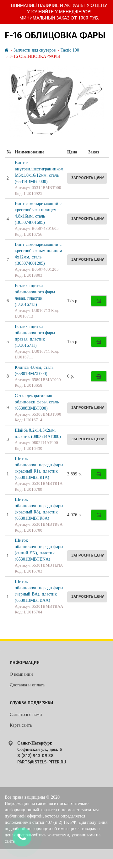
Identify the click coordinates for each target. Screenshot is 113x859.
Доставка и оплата (27, 685)
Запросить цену (87, 177)
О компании (21, 674)
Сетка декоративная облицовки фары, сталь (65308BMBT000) (37, 402)
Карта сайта (21, 725)
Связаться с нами (26, 714)
